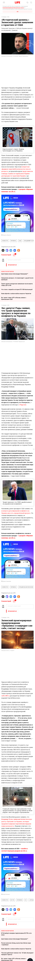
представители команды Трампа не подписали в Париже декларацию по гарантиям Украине (17, 173)
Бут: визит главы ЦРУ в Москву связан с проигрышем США (13, 298)
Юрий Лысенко (6, 894)
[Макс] (7, 250)
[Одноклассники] (18, 250)
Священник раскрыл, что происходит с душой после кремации (17, 279)
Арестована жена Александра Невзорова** (14, 274)
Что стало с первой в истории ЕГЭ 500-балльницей (16, 289)
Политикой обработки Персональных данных (13, 7)
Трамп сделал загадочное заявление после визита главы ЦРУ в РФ (17, 284)
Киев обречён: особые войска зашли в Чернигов (16, 293)
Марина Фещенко (7, 235)
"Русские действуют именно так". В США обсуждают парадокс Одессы (17, 953)
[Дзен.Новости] (3, 250)
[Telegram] (10, 250)
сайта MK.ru (5, 696)
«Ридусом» (22, 405)
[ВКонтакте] (14, 250)
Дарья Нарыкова (7, 581)
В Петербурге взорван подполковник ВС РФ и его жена (16, 934)
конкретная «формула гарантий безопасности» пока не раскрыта (16, 169)
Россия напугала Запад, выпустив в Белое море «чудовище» (16, 944)
